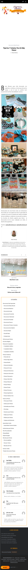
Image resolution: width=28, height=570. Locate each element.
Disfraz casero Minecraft (14, 291)
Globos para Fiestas (8, 403)
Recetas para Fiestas (7, 437)
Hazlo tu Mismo (6, 398)
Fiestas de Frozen (8, 368)
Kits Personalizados (7, 430)
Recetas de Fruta (7, 445)
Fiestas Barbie (7, 362)
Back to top (12, 567)
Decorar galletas (7, 440)
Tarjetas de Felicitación (9, 420)
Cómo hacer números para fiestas (8, 535)
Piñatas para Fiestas (8, 417)
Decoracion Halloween (9, 316)
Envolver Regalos (7, 341)
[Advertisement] (14, 29)
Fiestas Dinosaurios (8, 376)
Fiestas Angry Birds (8, 359)
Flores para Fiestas (8, 400)
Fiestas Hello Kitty (8, 379)
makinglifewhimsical (11, 224)
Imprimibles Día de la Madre (10, 425)
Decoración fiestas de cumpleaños (8, 541)
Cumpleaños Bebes (8, 348)
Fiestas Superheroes (8, 392)
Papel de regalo (6, 435)
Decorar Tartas (7, 442)
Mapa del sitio (6, 560)
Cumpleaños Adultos (8, 346)
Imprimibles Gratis (7, 423)
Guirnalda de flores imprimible (13, 493)
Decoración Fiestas (7, 557)
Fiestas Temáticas (7, 354)
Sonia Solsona (15, 52)
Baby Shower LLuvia (14, 279)
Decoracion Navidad (8, 319)
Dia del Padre (7, 333)
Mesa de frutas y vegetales (14, 286)
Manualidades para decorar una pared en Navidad (13, 463)
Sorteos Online (6, 448)
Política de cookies (11, 559)
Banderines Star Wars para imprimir (12, 503)
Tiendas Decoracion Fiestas (9, 451)
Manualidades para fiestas (7, 537)
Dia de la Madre (7, 330)
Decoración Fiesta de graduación (11, 515)
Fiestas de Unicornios (8, 373)
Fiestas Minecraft (8, 381)
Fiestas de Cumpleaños (8, 343)
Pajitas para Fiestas (8, 414)
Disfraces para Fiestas (8, 339)
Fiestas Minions (7, 384)
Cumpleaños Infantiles (9, 351)
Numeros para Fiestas (9, 411)
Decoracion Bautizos (8, 308)
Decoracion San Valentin (9, 327)
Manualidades (6, 433)
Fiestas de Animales (8, 365)
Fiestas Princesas (8, 390)
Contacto (17, 559)
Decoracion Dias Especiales (9, 303)
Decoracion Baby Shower (14, 45)
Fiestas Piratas (7, 387)
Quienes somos (23, 559)
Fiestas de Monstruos (8, 370)
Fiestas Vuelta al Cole (8, 395)
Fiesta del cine (7, 356)
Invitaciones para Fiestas (8, 428)
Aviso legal (17, 557)
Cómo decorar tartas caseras (7, 533)
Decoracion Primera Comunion (11, 325)
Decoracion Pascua (8, 322)
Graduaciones (7, 336)
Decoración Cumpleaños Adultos (8, 539)
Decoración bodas (8, 311)
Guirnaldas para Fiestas (9, 406)
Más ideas (6, 409)
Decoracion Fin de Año (9, 314)
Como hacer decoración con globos (9, 542)
